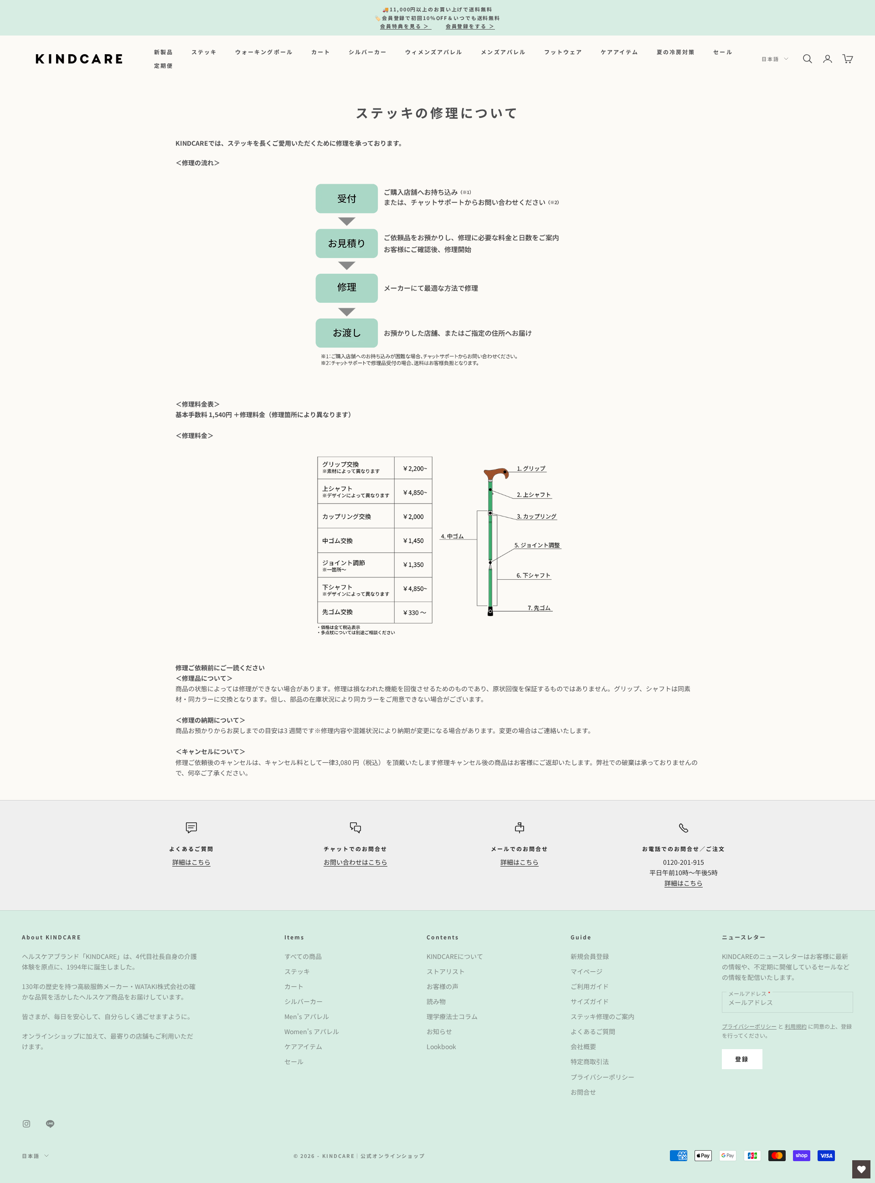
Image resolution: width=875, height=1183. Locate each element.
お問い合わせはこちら (355, 862)
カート (320, 51)
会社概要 (583, 1046)
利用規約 (796, 1026)
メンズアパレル (503, 51)
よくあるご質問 (593, 1031)
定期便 (163, 65)
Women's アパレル (311, 1031)
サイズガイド (590, 1001)
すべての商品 (303, 956)
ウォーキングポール (264, 51)
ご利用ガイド (590, 986)
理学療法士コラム (452, 1016)
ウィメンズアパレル (434, 51)
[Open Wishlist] (861, 1169)
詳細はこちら (191, 862)
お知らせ (439, 1031)
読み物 (436, 1001)
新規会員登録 (590, 956)
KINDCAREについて (455, 956)
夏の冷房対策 (676, 51)
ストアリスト (446, 971)
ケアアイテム (619, 51)
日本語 (770, 58)
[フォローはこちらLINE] (50, 1123)
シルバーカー (368, 51)
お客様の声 (442, 986)
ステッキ (204, 51)
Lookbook (441, 1046)
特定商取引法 (590, 1061)
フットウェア (563, 51)
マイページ (586, 971)
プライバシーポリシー (602, 1076)
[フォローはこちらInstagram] (26, 1123)
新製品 (163, 51)
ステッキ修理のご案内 (602, 1016)
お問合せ (583, 1091)
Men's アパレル (306, 1016)
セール (722, 51)
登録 (742, 1059)
